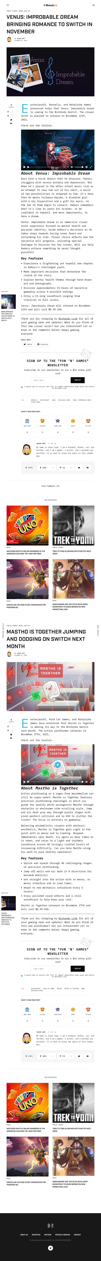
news (53, 400)
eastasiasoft (45, 400)
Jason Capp (21, 38)
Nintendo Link (68, 318)
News (21, 11)
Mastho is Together (72, 988)
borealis (34, 400)
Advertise (36, 1235)
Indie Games (12, 11)
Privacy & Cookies (62, 1235)
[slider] (44, 167)
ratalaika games (64, 400)
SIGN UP (78, 380)
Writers (47, 1235)
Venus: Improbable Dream (82, 400)
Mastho (59, 988)
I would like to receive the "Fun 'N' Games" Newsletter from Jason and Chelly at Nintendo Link (59, 387)
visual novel (36, 402)
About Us (24, 1235)
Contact (77, 1235)
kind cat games (48, 988)
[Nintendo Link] (50, 5)
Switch (27, 11)
